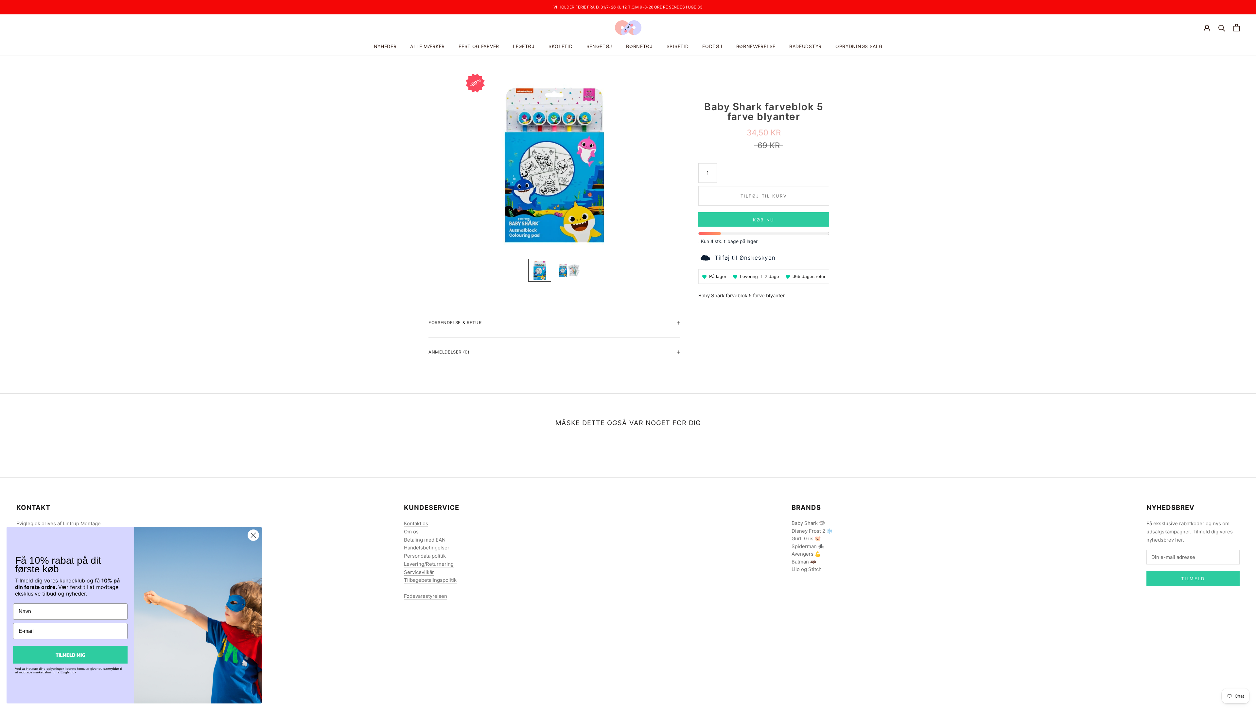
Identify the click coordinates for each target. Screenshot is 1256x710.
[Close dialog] (253, 535)
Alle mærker (427, 46)
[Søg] (1221, 27)
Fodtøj (712, 46)
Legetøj (524, 46)
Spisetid (678, 46)
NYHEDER (385, 46)
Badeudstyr (805, 46)
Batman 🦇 (804, 562)
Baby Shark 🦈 (808, 523)
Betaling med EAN (424, 540)
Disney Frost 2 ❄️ (812, 531)
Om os (411, 531)
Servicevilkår (419, 572)
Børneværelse (756, 46)
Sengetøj (599, 46)
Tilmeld (1193, 578)
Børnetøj (639, 46)
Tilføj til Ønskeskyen (745, 257)
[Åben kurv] (1236, 27)
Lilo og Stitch (807, 569)
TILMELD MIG (70, 655)
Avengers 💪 (806, 554)
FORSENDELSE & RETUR (454, 322)
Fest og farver (479, 46)
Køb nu (764, 219)
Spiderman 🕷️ (808, 546)
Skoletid (561, 46)
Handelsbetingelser (426, 548)
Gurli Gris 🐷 (806, 538)
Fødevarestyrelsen (425, 596)
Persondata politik (425, 556)
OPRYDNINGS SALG (858, 46)
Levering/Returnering (429, 564)
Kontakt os (416, 523)
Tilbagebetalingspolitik (430, 580)
